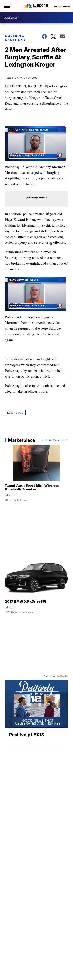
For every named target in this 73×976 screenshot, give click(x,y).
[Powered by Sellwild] (62, 676)
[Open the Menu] (7, 6)
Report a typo (15, 412)
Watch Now (61, 6)
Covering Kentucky (15, 38)
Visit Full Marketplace (55, 440)
